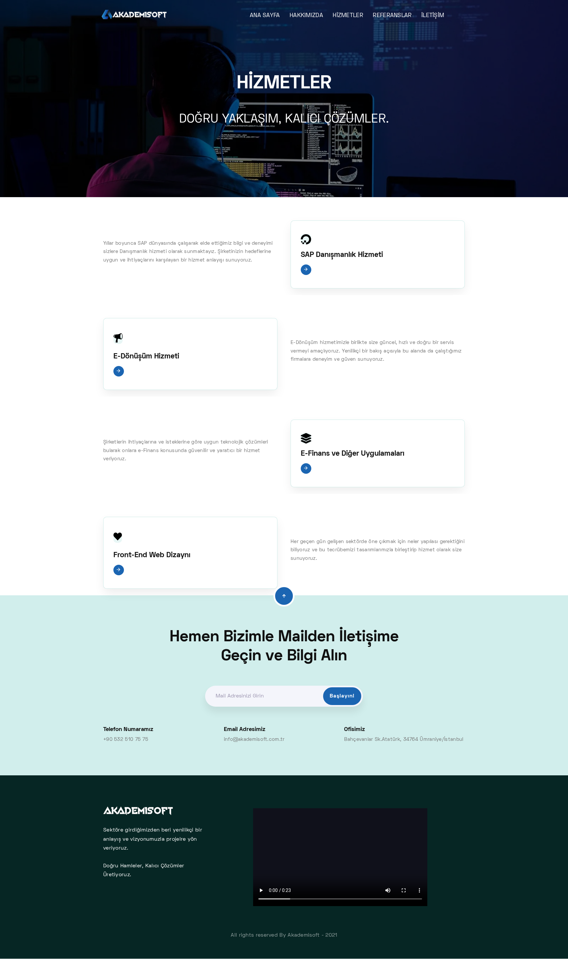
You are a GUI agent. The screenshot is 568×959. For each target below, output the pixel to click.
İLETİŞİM (432, 15)
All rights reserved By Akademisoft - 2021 (284, 935)
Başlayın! (342, 696)
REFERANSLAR (392, 15)
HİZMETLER (348, 15)
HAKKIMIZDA (306, 15)
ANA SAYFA (265, 15)
